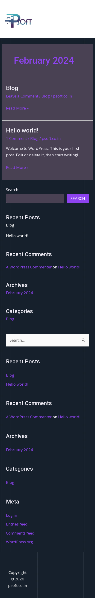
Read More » (17, 108)
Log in (11, 515)
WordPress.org (19, 541)
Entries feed (17, 524)
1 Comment (16, 138)
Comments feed (20, 533)
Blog (12, 88)
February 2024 (19, 292)
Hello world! (22, 130)
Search (12, 189)
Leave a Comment (22, 96)
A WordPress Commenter (29, 267)
